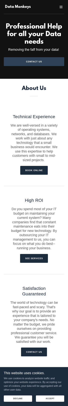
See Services (34, 258)
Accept (50, 398)
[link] (18, 7)
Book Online (34, 170)
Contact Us (34, 61)
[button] (61, 7)
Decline (18, 398)
